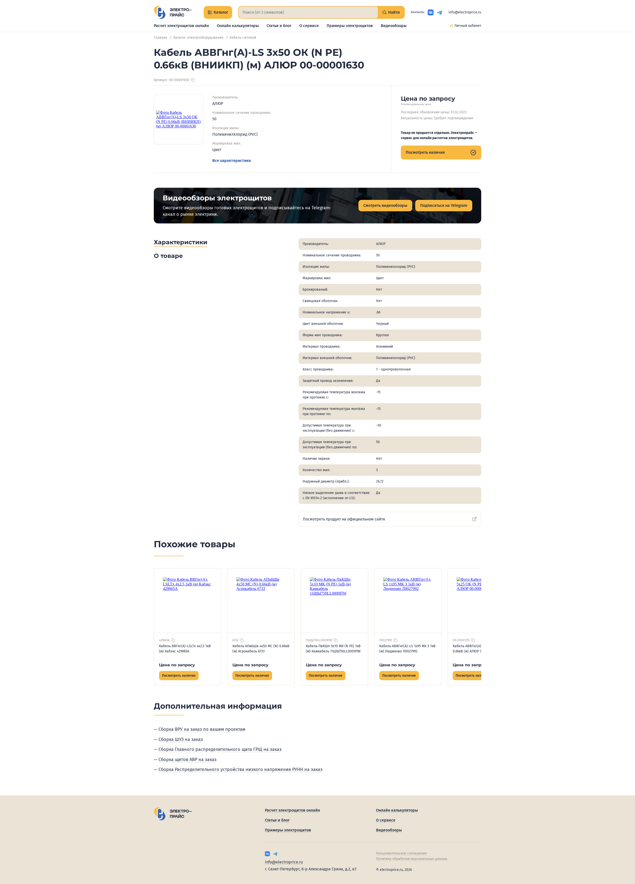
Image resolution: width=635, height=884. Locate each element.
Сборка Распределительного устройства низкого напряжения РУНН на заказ (240, 769)
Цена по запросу (177, 665)
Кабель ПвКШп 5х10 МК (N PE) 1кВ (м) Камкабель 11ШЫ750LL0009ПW (333, 648)
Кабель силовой (243, 37)
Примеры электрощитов (350, 25)
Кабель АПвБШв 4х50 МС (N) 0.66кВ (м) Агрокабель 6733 (260, 648)
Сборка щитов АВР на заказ (188, 759)
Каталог (221, 12)
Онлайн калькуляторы (238, 25)
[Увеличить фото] (178, 119)
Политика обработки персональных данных (411, 859)
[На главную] (173, 12)
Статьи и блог (279, 25)
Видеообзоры (394, 25)
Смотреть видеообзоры (385, 205)
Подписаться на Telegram (443, 205)
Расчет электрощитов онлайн (181, 25)
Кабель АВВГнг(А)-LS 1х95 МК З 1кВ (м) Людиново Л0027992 (407, 648)
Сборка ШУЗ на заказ (181, 739)
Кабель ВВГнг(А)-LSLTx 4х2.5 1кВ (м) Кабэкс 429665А (185, 648)
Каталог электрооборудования (198, 37)
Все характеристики (231, 160)
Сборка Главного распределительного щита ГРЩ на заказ (220, 749)
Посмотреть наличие (425, 152)
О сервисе (309, 25)
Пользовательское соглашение (401, 853)
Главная (160, 37)
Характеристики (180, 242)
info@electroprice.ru (464, 12)
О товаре (168, 255)
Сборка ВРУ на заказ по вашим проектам (202, 729)
